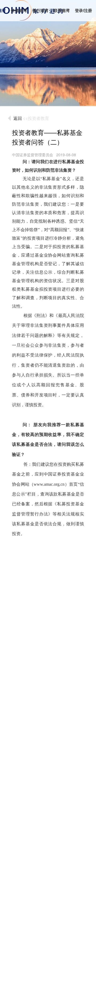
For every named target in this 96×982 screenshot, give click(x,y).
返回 (17, 118)
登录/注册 (83, 10)
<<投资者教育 (36, 118)
